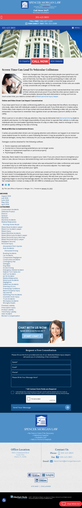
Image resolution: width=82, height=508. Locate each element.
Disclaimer (46, 486)
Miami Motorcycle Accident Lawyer (14, 235)
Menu (77, 28)
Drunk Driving (8, 268)
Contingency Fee (9, 261)
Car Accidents (8, 255)
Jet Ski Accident (8, 276)
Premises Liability (8, 305)
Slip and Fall (7, 292)
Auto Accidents (8, 248)
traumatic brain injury (11, 297)
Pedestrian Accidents (10, 284)
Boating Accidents (9, 253)
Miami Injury (6, 231)
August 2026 (6, 196)
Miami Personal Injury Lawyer (13, 239)
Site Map (34, 486)
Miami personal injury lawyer (47, 96)
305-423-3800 (42, 17)
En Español (25, 61)
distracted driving (66, 118)
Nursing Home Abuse (11, 224)
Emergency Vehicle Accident (13, 270)
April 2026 (5, 204)
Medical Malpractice (9, 222)
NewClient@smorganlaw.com (67, 461)
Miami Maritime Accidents (11, 233)
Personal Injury (7, 243)
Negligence (7, 282)
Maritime (5, 218)
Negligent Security (8, 241)
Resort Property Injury (11, 290)
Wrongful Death (9, 303)
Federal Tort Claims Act (11, 272)
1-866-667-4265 (46, 21)
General (4, 216)
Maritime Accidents (9, 220)
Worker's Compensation (11, 316)
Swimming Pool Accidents (12, 295)
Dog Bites (6, 266)
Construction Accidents (10, 209)
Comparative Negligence (12, 257)
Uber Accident (7, 314)
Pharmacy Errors (9, 286)
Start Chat (31, 336)
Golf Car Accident (9, 274)
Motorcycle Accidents (11, 280)
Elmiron (4, 214)
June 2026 (5, 200)
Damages (6, 264)
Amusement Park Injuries (12, 246)
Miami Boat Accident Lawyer (12, 227)
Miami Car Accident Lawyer (12, 229)
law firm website (34, 498)
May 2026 (5, 202)
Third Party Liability (9, 312)
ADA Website (56, 61)
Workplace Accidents (10, 301)
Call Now (40, 61)
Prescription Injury (9, 307)
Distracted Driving (11, 251)
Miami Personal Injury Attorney (13, 237)
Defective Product (8, 211)
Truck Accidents (9, 299)
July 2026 (5, 198)
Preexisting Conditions (11, 288)
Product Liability (8, 310)
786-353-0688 (50, 23)
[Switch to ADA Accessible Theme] (4, 500)
